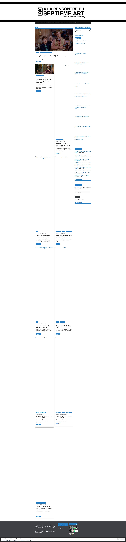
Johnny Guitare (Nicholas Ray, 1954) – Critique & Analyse (51, 56)
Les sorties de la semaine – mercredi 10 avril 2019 (43, 326)
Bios (48, 22)
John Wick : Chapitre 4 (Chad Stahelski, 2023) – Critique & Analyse (82, 41)
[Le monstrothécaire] (77, 530)
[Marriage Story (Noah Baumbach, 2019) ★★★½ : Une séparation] (64, 101)
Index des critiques (79, 35)
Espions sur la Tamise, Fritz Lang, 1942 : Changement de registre (44, 508)
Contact (72, 22)
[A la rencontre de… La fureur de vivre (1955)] (64, 374)
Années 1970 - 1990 (42, 412)
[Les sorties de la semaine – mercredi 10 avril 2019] (44, 284)
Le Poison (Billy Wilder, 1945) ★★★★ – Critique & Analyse (64, 236)
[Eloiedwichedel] (70, 533)
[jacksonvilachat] (70, 530)
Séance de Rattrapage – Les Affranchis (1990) (43, 417)
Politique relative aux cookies (28, 540)
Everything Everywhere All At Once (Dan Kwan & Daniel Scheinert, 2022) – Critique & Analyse (82, 106)
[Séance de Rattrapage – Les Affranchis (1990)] (44, 374)
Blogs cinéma (77, 22)
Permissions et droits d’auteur (50, 531)
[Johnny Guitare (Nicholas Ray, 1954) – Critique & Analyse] (54, 40)
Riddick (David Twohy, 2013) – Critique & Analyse (82, 170)
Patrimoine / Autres (49, 52)
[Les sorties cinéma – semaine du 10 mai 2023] (81, 88)
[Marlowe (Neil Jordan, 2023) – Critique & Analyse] (81, 131)
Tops (51, 22)
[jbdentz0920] (75, 530)
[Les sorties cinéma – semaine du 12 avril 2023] (81, 121)
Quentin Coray (45, 77)
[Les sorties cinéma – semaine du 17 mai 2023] (81, 67)
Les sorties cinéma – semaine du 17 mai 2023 (82, 62)
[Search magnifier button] (90, 30)
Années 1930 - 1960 (42, 52)
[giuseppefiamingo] (70, 527)
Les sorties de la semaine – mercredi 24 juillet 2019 (43, 236)
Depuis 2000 (37, 75)
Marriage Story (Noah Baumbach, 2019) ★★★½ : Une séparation (63, 145)
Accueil (36, 22)
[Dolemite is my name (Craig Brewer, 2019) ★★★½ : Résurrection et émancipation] (44, 69)
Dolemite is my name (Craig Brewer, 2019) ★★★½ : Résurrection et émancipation (43, 82)
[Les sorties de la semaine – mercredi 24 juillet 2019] (44, 193)
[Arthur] (72, 530)
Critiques (40, 22)
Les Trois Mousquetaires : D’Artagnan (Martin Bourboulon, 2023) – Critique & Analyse (82, 73)
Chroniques (45, 22)
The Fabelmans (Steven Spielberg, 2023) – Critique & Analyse (83, 137)
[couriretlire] (72, 533)
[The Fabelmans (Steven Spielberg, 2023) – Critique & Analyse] (81, 142)
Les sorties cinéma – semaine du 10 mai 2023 (82, 83)
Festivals (64, 22)
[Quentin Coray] (77, 527)
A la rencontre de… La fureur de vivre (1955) (64, 417)
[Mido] (75, 527)
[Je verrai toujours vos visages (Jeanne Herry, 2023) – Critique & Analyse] (81, 99)
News (54, 22)
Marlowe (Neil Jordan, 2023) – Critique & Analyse (82, 126)
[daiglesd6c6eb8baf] (72, 527)
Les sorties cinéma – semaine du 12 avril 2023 (82, 116)
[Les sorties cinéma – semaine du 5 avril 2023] (81, 56)
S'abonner (77, 196)
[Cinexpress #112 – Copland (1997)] (64, 284)
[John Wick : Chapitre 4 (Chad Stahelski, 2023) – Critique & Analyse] (81, 46)
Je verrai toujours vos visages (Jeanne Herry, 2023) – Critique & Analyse (83, 94)
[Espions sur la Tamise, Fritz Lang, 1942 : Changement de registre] (44, 464)
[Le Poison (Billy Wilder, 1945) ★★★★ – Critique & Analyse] (64, 193)
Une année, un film (68, 412)
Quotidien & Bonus (59, 22)
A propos (69, 22)
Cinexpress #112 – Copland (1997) (63, 326)
